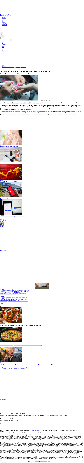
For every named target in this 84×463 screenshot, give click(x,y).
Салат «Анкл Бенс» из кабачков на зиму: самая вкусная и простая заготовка (20, 325)
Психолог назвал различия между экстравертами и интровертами (12, 253)
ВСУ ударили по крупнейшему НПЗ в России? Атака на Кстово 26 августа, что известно (17, 366)
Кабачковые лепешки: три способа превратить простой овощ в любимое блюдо (21, 345)
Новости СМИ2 (3, 250)
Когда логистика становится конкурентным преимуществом (11, 295)
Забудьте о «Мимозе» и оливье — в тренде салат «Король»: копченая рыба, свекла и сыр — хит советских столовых (21, 367)
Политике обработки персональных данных (42, 461)
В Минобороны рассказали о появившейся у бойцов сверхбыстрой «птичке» (14, 293)
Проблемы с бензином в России (5, 15)
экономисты (2, 219)
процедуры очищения (22, 114)
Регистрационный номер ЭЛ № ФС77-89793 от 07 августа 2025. (56, 415)
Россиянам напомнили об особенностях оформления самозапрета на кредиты (13, 216)
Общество (2, 163)
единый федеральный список (36, 430)
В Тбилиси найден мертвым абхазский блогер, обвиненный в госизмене (13, 289)
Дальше (1, 305)
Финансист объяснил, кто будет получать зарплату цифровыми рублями (13, 302)
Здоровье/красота (3, 145)
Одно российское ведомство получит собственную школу (11, 292)
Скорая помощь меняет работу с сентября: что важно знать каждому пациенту (15, 368)
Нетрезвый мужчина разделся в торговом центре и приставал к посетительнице (14, 290)
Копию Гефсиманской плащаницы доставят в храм (9, 300)
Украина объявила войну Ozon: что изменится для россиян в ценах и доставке (13, 198)
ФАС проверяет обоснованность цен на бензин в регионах (10, 181)
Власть (1, 180)
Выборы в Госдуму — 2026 (4, 14)
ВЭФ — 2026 (2, 13)
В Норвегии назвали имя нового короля (8, 294)
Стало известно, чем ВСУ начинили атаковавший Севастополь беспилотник (14, 301)
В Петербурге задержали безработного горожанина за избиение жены (13, 296)
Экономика (2, 197)
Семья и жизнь (2, 323)
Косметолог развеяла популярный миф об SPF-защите (9, 146)
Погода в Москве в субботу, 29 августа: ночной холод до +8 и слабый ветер (13, 297)
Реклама (11, 399)
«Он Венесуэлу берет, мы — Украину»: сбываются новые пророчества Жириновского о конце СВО (26, 364)
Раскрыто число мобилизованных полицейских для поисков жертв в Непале (14, 291)
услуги (1, 218)
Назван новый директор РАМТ (6, 298)
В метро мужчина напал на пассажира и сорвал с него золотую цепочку (13, 303)
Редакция (8, 399)
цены (1, 217)
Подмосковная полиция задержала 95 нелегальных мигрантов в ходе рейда (13, 299)
